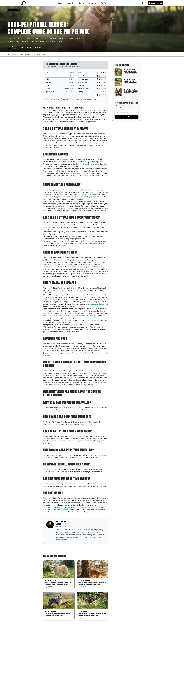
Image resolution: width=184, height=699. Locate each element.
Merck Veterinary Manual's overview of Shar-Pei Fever (73, 316)
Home (9, 54)
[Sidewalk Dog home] (23, 3)
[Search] (143, 3)
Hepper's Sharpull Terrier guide (87, 164)
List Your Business (155, 3)
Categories (70, 3)
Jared (58, 524)
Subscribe (126, 117)
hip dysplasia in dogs (97, 304)
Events (81, 3)
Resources (92, 3)
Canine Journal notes (88, 194)
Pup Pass (104, 3)
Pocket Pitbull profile (61, 510)
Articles (15, 54)
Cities (60, 3)
